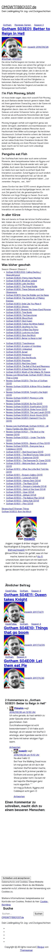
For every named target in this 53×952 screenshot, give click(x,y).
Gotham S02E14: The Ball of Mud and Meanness (28, 366)
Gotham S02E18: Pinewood (18, 355)
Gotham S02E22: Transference (20, 343)
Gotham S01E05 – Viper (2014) (20, 492)
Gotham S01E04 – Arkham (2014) (21, 495)
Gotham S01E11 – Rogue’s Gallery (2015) (24, 475)
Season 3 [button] (6, 269)
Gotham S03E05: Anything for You (22, 327)
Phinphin (19, 708)
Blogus (40, 947)
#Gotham (6, 59)
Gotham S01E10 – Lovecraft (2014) (22, 478)
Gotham (7, 25)
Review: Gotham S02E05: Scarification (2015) (27, 406)
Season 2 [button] (14, 269)
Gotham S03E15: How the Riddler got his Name (27, 295)
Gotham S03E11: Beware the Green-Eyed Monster (28, 309)
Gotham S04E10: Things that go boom (26, 630)
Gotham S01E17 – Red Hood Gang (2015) (24, 452)
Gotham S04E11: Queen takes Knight (25, 597)
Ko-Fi (40, 556)
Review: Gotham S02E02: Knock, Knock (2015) (27, 415)
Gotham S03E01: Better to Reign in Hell (26, 31)
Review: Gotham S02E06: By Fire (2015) (24, 403)
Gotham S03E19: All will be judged (21, 281)
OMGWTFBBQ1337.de (19, 7)
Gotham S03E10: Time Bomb (19, 312)
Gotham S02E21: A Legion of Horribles (23, 346)
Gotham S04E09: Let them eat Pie (23, 663)
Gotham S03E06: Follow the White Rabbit (25, 324)
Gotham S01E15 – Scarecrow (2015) (22, 457)
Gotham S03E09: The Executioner (21, 315)
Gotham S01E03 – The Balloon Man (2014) (25, 498)
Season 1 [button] (23, 269)
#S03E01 (16, 59)
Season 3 (39, 25)
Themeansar (26, 950)
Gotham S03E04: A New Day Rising (22, 329)
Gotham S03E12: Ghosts (17, 306)
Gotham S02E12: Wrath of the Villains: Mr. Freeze (28, 372)
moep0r (32, 47)
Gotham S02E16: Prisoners (18, 360)
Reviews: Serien (23, 25)
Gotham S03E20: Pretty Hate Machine (23, 278)
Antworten (14, 747)
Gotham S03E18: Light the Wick (20, 283)
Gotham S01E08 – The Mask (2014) (22, 483)
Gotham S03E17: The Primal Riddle (21, 286)
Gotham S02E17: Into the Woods (21, 357)
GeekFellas (11, 590)
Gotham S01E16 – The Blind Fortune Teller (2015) (28, 455)
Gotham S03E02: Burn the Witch (21, 335)
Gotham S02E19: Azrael (16, 352)
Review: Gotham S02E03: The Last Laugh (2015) (28, 412)
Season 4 (36, 590)
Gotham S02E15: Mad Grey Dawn (21, 363)
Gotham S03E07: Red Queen (19, 321)
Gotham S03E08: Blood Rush (19, 318)
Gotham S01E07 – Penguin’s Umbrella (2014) (26, 486)
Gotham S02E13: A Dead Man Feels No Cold (26, 369)
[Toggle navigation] (3, 3)
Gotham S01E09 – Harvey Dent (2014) (23, 480)
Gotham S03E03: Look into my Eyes (22, 332)
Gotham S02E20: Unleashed (19, 349)
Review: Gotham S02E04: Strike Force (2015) (26, 409)
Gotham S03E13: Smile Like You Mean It (23, 304)
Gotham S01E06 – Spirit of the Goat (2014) (26, 489)
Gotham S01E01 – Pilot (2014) (19, 503)
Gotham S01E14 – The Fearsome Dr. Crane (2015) (28, 460)
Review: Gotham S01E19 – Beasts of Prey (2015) (28, 443)
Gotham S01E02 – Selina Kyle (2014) (22, 501)
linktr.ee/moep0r (16, 550)
